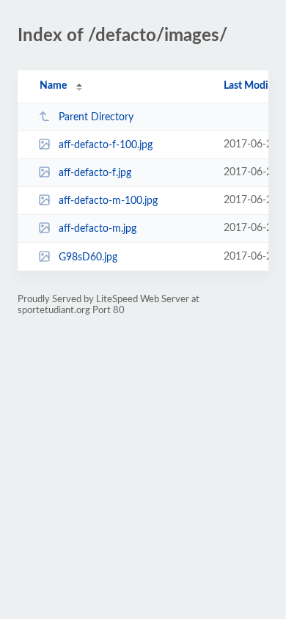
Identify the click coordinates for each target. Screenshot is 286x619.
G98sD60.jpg (88, 257)
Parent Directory (96, 117)
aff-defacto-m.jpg (97, 229)
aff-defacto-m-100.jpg (108, 201)
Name (53, 86)
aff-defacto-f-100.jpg (106, 145)
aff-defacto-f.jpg (95, 173)
